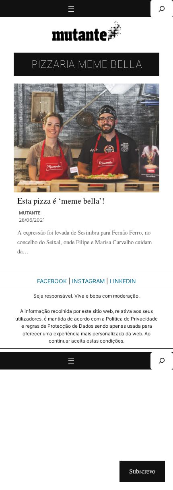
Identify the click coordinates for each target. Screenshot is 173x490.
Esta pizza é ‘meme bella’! (61, 201)
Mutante (30, 213)
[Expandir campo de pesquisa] (161, 8)
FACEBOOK (52, 281)
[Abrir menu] (71, 9)
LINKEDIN (123, 281)
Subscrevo (142, 471)
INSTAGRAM (88, 281)
